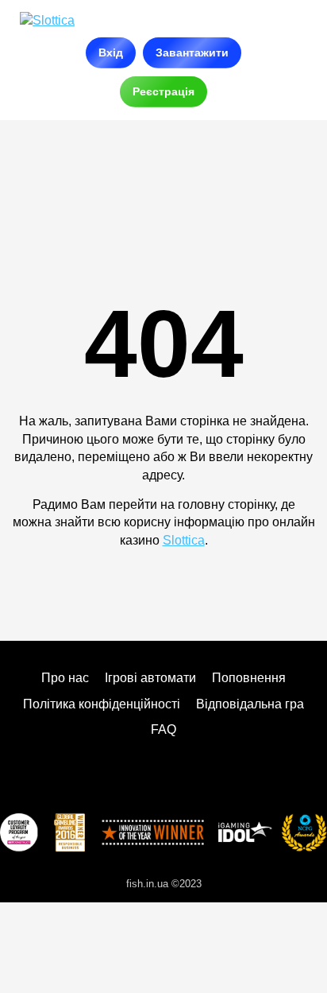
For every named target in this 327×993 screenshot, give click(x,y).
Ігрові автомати (150, 678)
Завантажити (192, 52)
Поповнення (249, 678)
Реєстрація (163, 91)
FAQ (163, 729)
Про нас (65, 678)
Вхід (110, 52)
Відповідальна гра (250, 704)
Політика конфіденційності (101, 704)
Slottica (184, 540)
